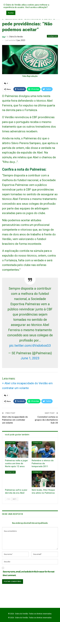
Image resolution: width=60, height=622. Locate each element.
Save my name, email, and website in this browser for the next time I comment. (28, 573)
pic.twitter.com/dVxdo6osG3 (30, 346)
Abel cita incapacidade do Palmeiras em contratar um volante (15, 420)
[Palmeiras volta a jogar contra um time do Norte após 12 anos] (16, 449)
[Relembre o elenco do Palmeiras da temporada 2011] (43, 449)
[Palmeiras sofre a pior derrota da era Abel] (16, 479)
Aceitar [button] (11, 13)
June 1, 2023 (30, 358)
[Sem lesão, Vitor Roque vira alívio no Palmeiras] (43, 479)
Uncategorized (52, 36)
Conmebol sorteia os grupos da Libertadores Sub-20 (46, 420)
